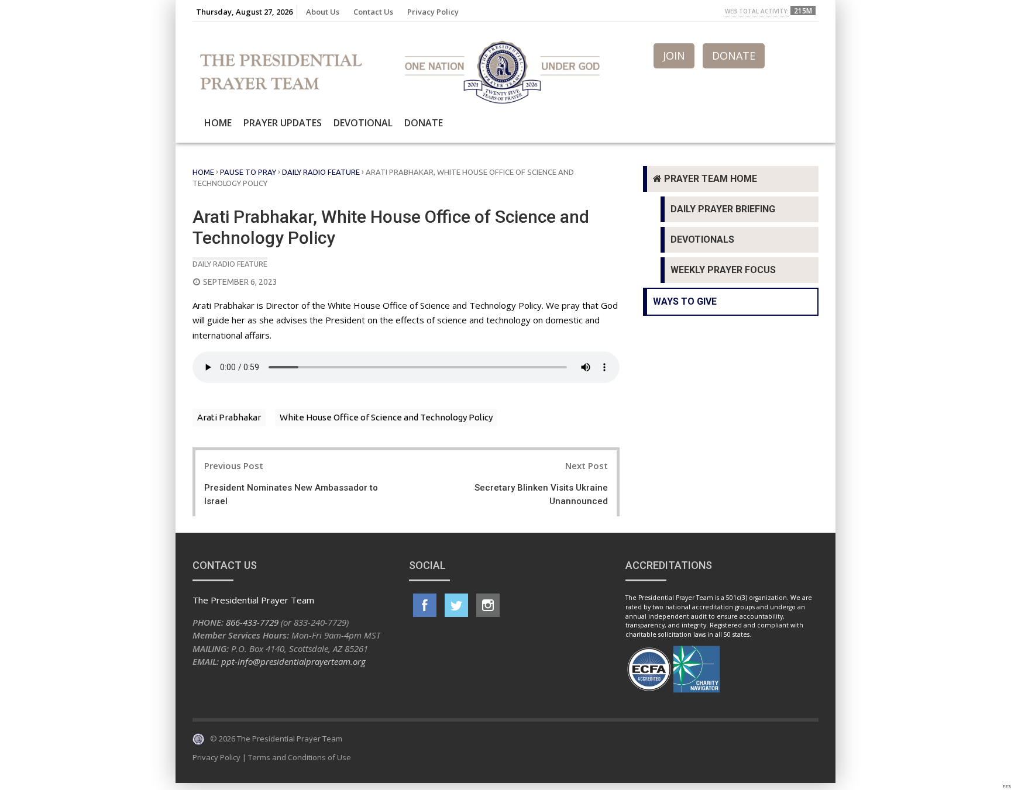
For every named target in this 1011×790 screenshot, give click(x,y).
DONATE (733, 56)
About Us (322, 11)
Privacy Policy (433, 11)
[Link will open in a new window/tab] (424, 605)
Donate (423, 122)
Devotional (363, 122)
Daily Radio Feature (321, 172)
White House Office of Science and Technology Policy (386, 417)
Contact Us (373, 11)
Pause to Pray (248, 172)
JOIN (674, 56)
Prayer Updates (282, 122)
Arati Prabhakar (229, 417)
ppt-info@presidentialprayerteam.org (293, 661)
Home (218, 122)
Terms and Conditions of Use (299, 757)
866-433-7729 (252, 622)
